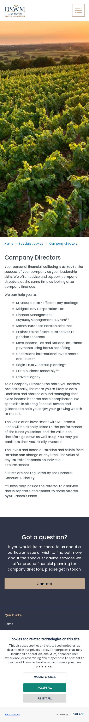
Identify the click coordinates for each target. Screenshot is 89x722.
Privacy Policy (12, 714)
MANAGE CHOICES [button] (45, 677)
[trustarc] (77, 713)
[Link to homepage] (36, 10)
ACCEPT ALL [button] (45, 687)
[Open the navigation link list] (78, 10)
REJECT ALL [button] (45, 698)
